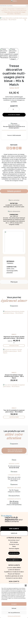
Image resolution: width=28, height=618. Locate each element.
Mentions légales (14, 548)
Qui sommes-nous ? (14, 540)
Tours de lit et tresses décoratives (17, 10)
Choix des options (14, 345)
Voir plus (14, 533)
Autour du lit (5, 10)
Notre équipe (14, 542)
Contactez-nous (14, 544)
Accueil (4, 8)
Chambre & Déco (20, 8)
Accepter (14, 604)
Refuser (14, 608)
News (14, 546)
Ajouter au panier (14, 114)
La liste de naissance (14, 569)
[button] (25, 585)
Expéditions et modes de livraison (14, 572)
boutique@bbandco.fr (14, 560)
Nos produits (11, 8)
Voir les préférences (14, 612)
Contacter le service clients (14, 578)
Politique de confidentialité (14, 616)
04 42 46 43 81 (14, 553)
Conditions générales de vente (14, 576)
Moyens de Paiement (14, 574)
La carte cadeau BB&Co (14, 567)
